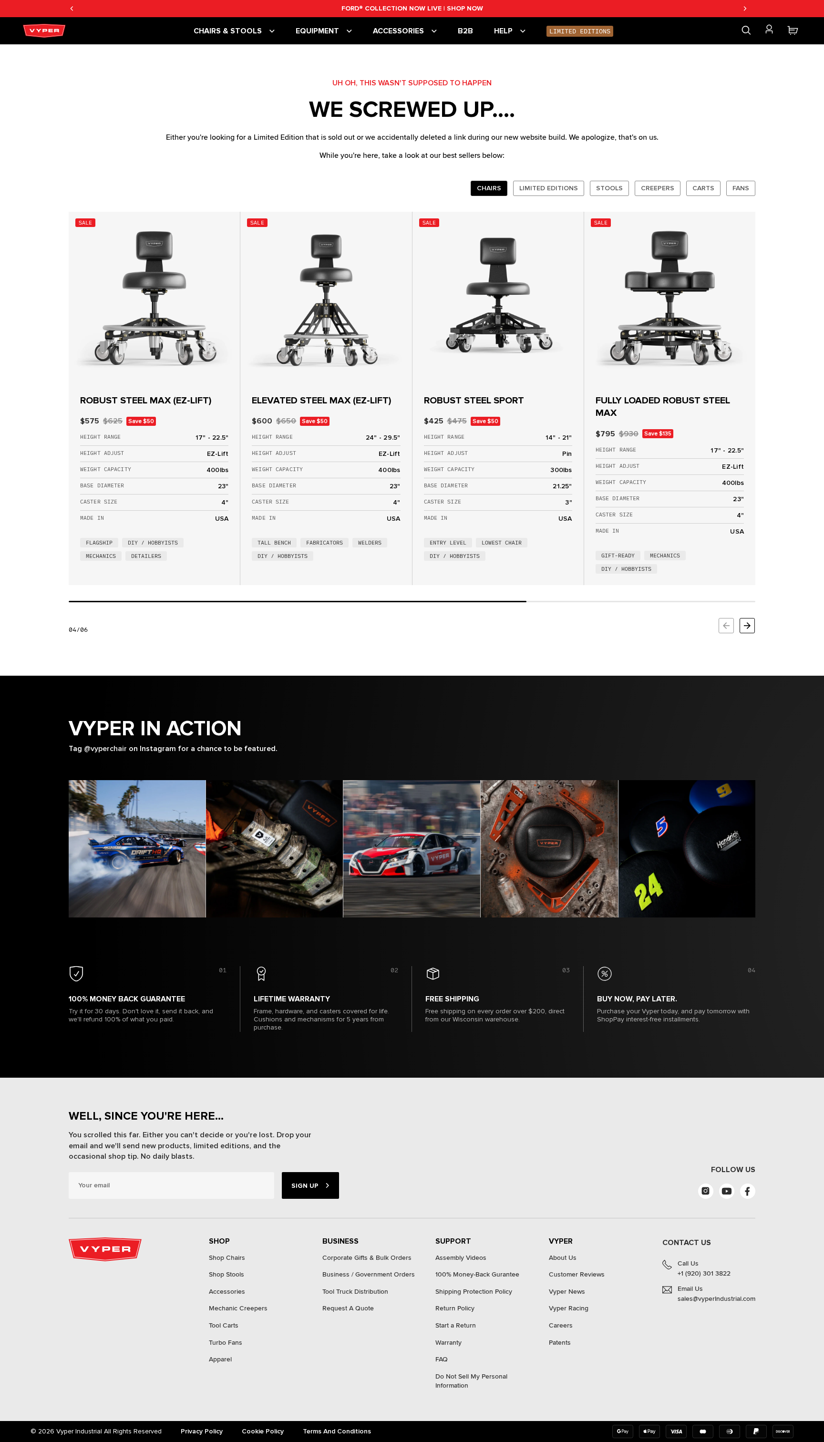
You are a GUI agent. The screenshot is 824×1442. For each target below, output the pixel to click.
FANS (740, 188)
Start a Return (455, 1325)
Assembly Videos (460, 1258)
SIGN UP (304, 1186)
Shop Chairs (227, 1258)
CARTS (703, 188)
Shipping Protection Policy (473, 1292)
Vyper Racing (568, 1308)
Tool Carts (223, 1325)
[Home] (46, 31)
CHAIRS (489, 188)
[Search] (746, 30)
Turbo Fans (225, 1343)
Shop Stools (226, 1274)
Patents (560, 1343)
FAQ (441, 1359)
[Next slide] (747, 625)
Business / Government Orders (368, 1274)
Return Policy (454, 1308)
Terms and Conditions (337, 1431)
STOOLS (609, 188)
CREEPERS (657, 188)
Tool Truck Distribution (355, 1292)
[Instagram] (705, 1191)
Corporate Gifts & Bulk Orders (367, 1258)
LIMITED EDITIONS (548, 188)
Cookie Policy (263, 1431)
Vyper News (567, 1292)
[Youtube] (726, 1191)
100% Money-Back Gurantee (477, 1274)
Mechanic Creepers (238, 1308)
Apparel (220, 1359)
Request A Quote (348, 1308)
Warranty (448, 1343)
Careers (561, 1325)
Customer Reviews (577, 1274)
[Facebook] (747, 1191)
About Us (563, 1258)
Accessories (227, 1292)
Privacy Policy (202, 1431)
